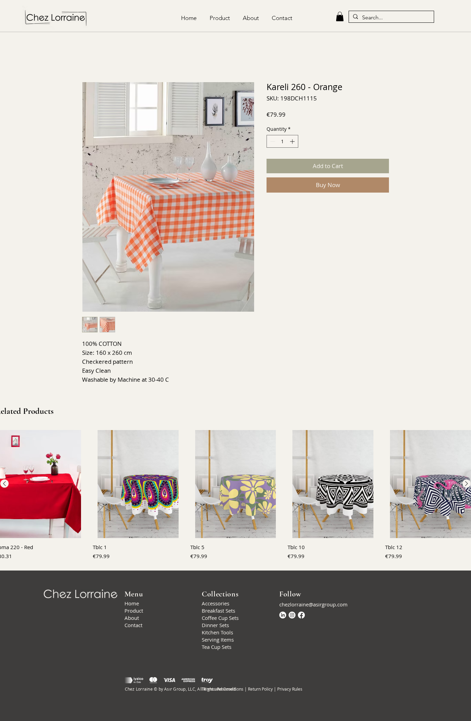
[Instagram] (292, 615)
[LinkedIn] (282, 615)
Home (131, 603)
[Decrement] (272, 141)
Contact (133, 625)
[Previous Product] (4, 483)
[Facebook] (301, 615)
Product (133, 610)
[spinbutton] (282, 141)
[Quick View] (138, 484)
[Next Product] (466, 483)
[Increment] (293, 141)
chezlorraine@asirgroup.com (313, 604)
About (131, 617)
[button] (340, 16)
